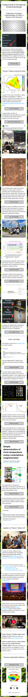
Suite (14, 56)
